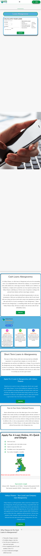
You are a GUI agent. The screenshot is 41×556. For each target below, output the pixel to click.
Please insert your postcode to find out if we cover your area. (15, 475)
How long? (6, 22)
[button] (19, 2)
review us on (8, 325)
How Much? (6, 26)
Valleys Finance (9, 318)
